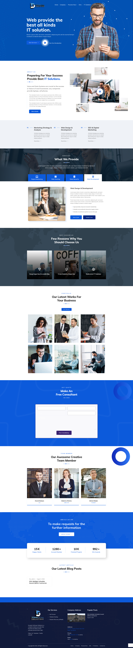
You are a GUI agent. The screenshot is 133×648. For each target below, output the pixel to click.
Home (56, 5)
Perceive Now (72, 5)
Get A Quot (76, 217)
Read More (36, 141)
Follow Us (30, 633)
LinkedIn (30, 635)
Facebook (36, 633)
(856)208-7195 (74, 634)
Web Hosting (55, 179)
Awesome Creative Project (66, 337)
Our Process (53, 614)
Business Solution (89, 337)
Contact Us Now (65, 534)
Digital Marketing (37, 179)
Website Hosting (54, 617)
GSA (80, 5)
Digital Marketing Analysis (39, 337)
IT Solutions (87, 5)
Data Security (74, 179)
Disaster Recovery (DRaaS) (56, 619)
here (71, 639)
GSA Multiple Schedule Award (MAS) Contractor (38, 582)
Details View (89, 217)
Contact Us (96, 5)
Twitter (41, 633)
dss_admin (32, 579)
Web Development (93, 179)
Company (62, 5)
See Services (33, 42)
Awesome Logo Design (91, 368)
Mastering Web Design (64, 368)
